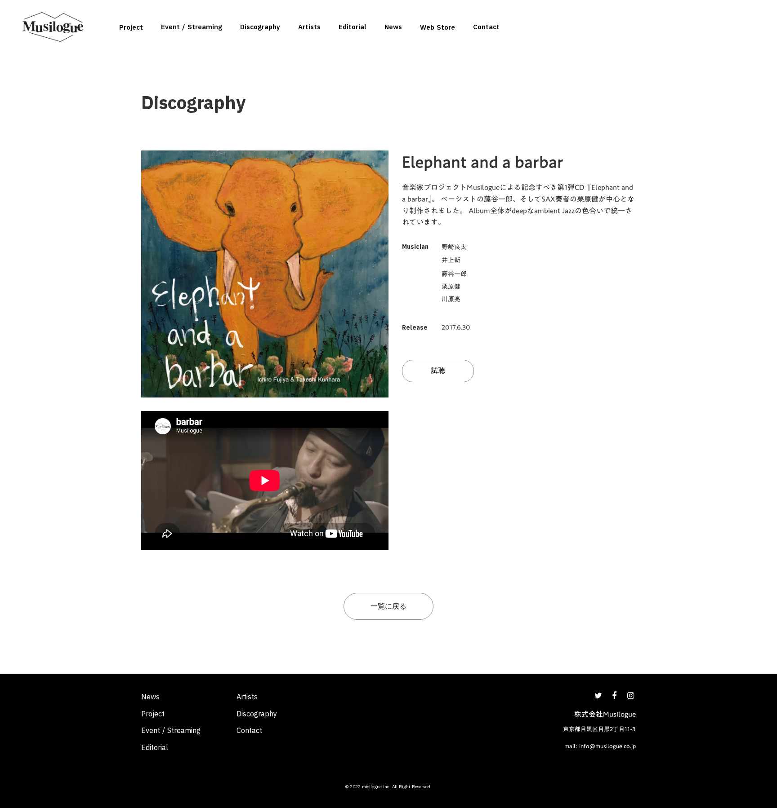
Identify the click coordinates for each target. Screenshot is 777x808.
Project (131, 27)
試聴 (438, 370)
